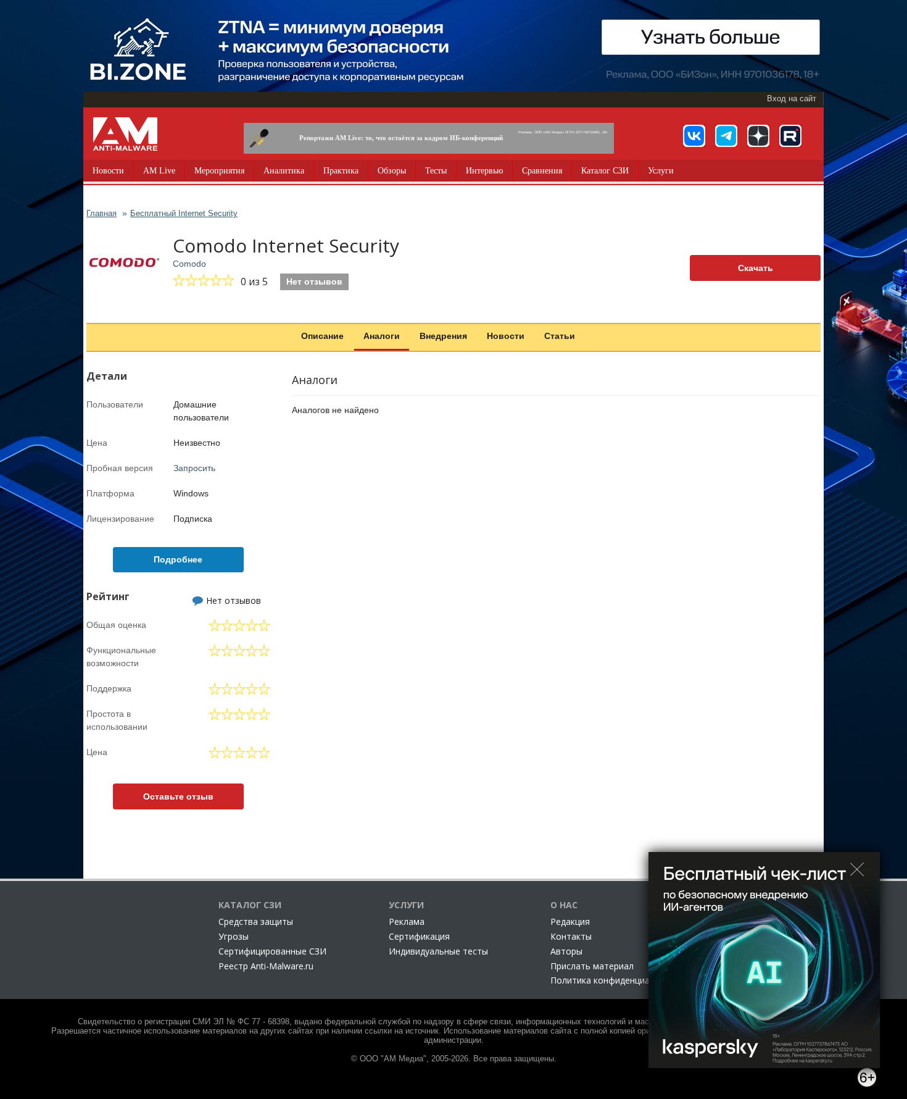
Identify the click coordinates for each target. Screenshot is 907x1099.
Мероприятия (219, 170)
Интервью (484, 170)
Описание (322, 336)
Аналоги (381, 336)
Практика (340, 170)
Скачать (755, 268)
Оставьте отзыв (178, 796)
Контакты (571, 936)
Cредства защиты (255, 921)
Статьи (559, 336)
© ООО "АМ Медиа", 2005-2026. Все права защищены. (454, 1059)
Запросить (194, 468)
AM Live (159, 170)
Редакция (570, 921)
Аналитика (283, 170)
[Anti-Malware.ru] (125, 134)
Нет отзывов (314, 281)
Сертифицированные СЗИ (272, 951)
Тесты (436, 170)
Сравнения (542, 170)
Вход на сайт (791, 98)
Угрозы (233, 936)
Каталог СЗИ (605, 170)
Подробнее (178, 559)
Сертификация (419, 936)
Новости (108, 170)
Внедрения (443, 336)
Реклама (407, 921)
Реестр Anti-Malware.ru (265, 966)
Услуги (661, 170)
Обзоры (392, 170)
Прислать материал (592, 966)
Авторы (566, 951)
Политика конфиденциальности (617, 980)
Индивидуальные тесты (438, 951)
